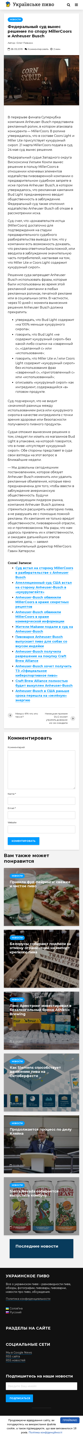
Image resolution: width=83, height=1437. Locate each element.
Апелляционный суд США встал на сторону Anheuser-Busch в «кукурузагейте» (43, 587)
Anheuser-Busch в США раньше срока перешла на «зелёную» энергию (42, 695)
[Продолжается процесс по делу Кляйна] (41, 1144)
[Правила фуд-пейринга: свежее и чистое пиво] (41, 897)
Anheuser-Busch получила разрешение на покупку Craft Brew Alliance (40, 656)
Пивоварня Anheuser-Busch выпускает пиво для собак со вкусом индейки (41, 641)
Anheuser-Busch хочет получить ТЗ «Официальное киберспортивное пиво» (43, 670)
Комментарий (16, 747)
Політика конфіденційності (45, 1432)
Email (12, 808)
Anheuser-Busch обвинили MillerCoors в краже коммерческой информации (39, 616)
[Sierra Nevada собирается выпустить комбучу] (41, 1206)
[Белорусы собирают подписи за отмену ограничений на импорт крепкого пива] (41, 959)
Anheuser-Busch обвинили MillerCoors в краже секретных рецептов (42, 602)
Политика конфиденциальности (28, 1299)
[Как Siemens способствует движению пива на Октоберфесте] (41, 1082)
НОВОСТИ (15, 19)
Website (12, 822)
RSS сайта (13, 1356)
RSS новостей (15, 1360)
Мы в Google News (19, 1352)
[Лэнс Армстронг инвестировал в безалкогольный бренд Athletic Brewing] (41, 1021)
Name (12, 794)
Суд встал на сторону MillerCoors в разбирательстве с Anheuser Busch (44, 572)
